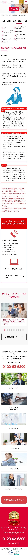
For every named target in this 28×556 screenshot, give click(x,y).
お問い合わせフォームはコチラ (12, 276)
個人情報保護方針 (6, 549)
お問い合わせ (21, 3)
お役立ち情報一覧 (11, 337)
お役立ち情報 (7, 15)
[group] (14, 313)
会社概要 (15, 549)
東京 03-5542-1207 (9, 245)
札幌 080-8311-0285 (9, 251)
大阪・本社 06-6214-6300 (11, 244)
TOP (2, 15)
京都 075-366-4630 (9, 247)
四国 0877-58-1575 (9, 249)
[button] (26, 2)
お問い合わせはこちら (13, 500)
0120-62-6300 (14, 538)
